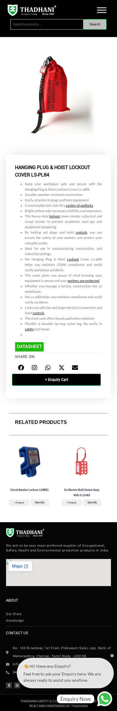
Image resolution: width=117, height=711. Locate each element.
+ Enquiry (19, 502)
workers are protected (83, 281)
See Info (39, 502)
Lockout (73, 259)
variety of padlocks (79, 205)
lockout (54, 216)
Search (95, 24)
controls (81, 232)
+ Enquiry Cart (56, 380)
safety (29, 329)
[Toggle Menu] (101, 10)
